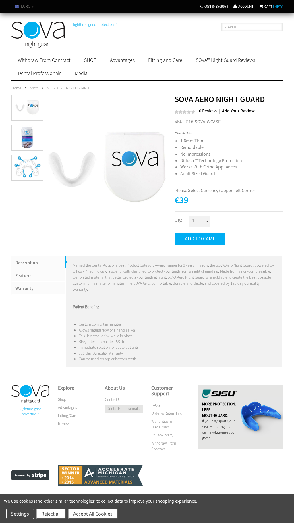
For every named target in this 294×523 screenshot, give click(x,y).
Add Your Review (238, 110)
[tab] (38, 262)
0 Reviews (208, 111)
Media (81, 73)
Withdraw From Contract (44, 60)
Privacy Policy (162, 435)
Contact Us (113, 399)
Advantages (122, 60)
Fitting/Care (67, 415)
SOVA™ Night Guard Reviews (225, 60)
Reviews (64, 423)
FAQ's (155, 405)
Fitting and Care (165, 60)
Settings (20, 514)
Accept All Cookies (93, 514)
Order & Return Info (166, 413)
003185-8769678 (216, 6)
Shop (62, 399)
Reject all (51, 514)
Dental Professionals (39, 73)
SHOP (90, 60)
